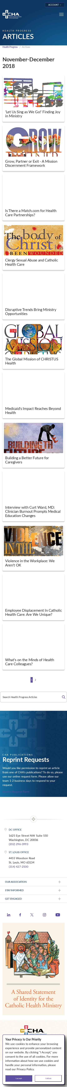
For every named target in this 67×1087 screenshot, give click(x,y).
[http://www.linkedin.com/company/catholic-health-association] (8, 915)
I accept (19, 1078)
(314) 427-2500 (18, 866)
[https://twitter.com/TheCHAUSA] (32, 915)
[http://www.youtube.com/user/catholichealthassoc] (57, 915)
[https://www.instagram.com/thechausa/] (44, 915)
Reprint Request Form (15, 791)
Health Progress (10, 46)
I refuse (48, 1078)
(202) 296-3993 (18, 844)
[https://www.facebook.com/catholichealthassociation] (20, 915)
